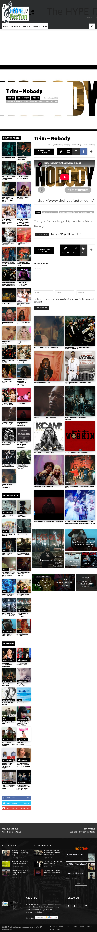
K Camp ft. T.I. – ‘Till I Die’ (44, 453)
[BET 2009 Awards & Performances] (24, 655)
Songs (11, 98)
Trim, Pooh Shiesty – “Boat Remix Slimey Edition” (8, 222)
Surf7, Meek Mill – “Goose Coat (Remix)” (9, 178)
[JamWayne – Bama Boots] (9, 713)
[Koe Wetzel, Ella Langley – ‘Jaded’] (24, 545)
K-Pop (5, 531)
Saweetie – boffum (6, 342)
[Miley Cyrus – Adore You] (24, 675)
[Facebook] (83, 151)
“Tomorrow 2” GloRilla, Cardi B (8, 404)
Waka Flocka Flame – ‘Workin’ (76, 453)
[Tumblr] (74, 906)
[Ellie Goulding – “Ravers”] (9, 545)
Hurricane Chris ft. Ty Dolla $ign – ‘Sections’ (78, 383)
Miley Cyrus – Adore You (22, 684)
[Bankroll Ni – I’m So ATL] (9, 352)
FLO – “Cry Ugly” (23, 534)
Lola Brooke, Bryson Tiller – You (7, 381)
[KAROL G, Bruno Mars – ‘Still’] (9, 586)
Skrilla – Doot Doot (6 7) (22, 361)
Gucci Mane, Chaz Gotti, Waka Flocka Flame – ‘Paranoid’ (23, 445)
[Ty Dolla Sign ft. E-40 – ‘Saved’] (9, 435)
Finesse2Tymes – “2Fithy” (8, 243)
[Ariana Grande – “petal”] (24, 626)
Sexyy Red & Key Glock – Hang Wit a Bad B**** (23, 263)
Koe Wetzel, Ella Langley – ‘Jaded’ (23, 554)
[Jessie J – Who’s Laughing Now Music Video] (24, 713)
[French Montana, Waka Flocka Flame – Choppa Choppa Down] (38, 853)
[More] (91, 151)
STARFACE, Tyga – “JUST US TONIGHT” (23, 574)
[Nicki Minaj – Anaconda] (24, 734)
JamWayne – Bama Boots (9, 722)
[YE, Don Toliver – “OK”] (9, 507)
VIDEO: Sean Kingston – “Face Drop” (8, 744)
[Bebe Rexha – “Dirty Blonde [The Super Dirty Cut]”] (6, 853)
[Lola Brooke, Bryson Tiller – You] (9, 371)
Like (27, 798)
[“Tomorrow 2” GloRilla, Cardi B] (9, 395)
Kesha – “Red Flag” (22, 342)
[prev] (88, 234)
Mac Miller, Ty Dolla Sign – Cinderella (22, 423)
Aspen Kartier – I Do (23, 323)
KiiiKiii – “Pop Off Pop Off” (8, 534)
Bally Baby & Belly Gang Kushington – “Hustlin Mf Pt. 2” (9, 284)
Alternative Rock (43, 577)
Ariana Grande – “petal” (23, 634)
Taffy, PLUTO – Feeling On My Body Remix (22, 284)
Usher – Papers (22, 703)
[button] (92, 26)
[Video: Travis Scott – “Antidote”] (9, 476)
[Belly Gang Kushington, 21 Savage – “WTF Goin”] (9, 189)
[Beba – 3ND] (24, 395)
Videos (36, 98)
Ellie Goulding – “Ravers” (7, 554)
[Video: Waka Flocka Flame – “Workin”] (24, 457)
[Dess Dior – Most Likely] (24, 295)
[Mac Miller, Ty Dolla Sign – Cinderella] (24, 414)
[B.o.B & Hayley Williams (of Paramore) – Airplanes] (9, 755)
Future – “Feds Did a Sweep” (7, 423)
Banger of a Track (14, 101)
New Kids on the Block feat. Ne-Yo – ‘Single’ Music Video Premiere (23, 787)
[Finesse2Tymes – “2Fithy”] (9, 235)
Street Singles (45, 101)
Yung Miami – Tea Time (23, 243)
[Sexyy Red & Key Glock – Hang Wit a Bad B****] (24, 254)
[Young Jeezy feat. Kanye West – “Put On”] (38, 864)
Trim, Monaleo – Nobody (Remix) (23, 177)
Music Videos (7, 660)
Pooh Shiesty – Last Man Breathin (22, 615)
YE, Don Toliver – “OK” (8, 515)
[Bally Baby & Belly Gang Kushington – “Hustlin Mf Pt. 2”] (9, 274)
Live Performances (22, 659)
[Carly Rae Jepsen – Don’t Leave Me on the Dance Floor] (9, 564)
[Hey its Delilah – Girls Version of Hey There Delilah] (24, 755)
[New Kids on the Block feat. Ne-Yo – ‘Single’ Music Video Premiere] (24, 777)
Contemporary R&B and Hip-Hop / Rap (84, 545)
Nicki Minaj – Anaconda (21, 743)
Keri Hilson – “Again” (12, 832)
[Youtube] (85, 906)
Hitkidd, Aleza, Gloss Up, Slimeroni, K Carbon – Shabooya (22, 383)
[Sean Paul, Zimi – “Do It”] (24, 586)
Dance (20, 512)
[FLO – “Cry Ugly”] (24, 526)
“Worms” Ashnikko (5, 684)
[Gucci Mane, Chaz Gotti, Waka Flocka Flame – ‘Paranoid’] (24, 435)
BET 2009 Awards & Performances (23, 664)
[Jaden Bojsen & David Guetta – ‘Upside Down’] (38, 872)
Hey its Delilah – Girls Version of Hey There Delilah (23, 764)
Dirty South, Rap (7, 718)
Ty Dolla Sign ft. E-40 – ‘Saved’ (8, 443)
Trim (56, 101)
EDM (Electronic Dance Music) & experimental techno (76, 876)
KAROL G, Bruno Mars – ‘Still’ (8, 595)
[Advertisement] (48, 48)
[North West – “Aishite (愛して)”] (9, 605)
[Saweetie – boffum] (9, 333)
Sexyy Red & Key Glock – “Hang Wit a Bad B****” (8, 263)
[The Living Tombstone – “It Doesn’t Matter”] (43, 582)
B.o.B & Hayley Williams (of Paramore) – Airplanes (7, 765)
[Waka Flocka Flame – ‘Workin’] (80, 436)
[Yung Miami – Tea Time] (24, 235)
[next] (92, 234)
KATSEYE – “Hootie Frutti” (76, 863)
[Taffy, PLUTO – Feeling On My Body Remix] (24, 274)
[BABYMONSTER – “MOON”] (89, 560)
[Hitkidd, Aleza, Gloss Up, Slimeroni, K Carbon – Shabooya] (24, 371)
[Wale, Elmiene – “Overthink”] (9, 626)
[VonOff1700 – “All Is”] (9, 149)
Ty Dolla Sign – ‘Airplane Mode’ (8, 465)
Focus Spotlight (8, 700)
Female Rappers (30, 101)
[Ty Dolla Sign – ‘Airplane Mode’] (9, 457)
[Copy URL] (61, 151)
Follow (26, 803)
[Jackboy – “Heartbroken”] (86, 582)
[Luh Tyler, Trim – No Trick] (24, 189)
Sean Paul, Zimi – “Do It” (23, 595)
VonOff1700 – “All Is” (8, 158)
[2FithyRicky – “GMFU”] (64, 582)
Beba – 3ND (21, 403)
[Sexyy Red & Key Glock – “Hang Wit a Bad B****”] (9, 254)
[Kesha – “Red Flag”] (24, 333)
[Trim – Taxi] (9, 295)
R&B (19, 531)
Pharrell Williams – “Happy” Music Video (8, 786)
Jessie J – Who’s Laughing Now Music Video (23, 723)
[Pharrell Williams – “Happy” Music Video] (9, 777)
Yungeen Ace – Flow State (22, 158)
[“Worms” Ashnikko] (9, 675)
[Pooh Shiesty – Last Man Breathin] (24, 605)
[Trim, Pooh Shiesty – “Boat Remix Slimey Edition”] (9, 211)
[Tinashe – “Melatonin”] (24, 507)
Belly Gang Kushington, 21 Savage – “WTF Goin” (7, 199)
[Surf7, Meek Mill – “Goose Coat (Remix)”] (9, 168)
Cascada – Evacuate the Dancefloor (7, 664)
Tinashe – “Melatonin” (21, 515)
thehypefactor (62, 108)
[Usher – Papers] (24, 694)
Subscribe (25, 808)
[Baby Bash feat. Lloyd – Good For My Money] (6, 864)
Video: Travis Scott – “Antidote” (7, 486)
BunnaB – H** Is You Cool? (82, 832)
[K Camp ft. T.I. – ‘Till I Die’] (49, 436)
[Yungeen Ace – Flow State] (24, 149)
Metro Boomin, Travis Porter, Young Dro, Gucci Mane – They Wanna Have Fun (23, 222)
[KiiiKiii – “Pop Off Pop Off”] (9, 526)
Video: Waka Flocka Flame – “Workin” (22, 466)
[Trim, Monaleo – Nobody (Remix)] (24, 168)
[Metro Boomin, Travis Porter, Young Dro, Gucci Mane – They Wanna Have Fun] (24, 211)
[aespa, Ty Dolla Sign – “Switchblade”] (73, 560)
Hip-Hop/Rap (23, 98)
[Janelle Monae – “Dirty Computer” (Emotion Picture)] (6, 872)
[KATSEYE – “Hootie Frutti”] (91, 866)
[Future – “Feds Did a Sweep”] (9, 414)
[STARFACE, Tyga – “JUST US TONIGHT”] (24, 564)
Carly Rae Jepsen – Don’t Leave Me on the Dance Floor (8, 575)
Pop (19, 569)
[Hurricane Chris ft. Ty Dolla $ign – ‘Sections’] (80, 366)
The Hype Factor (55, 145)
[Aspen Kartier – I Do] (24, 314)
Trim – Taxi (6, 303)
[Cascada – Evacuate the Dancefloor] (9, 655)
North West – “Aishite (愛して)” (8, 614)
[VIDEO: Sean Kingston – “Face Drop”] (9, 734)
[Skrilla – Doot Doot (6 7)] (24, 352)
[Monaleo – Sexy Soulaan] (9, 314)
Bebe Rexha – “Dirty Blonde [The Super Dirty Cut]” (20, 853)
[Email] (68, 151)
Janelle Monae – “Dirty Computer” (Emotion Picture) (20, 873)
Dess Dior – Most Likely (23, 304)
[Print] (76, 151)
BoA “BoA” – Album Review (9, 703)
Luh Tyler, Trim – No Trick (23, 198)
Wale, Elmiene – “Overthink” (8, 634)
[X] (80, 906)
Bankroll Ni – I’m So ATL (8, 361)
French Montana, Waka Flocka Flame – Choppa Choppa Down (52, 853)
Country (20, 550)
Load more (80, 884)
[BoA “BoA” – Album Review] (9, 694)
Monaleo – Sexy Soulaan (8, 323)
